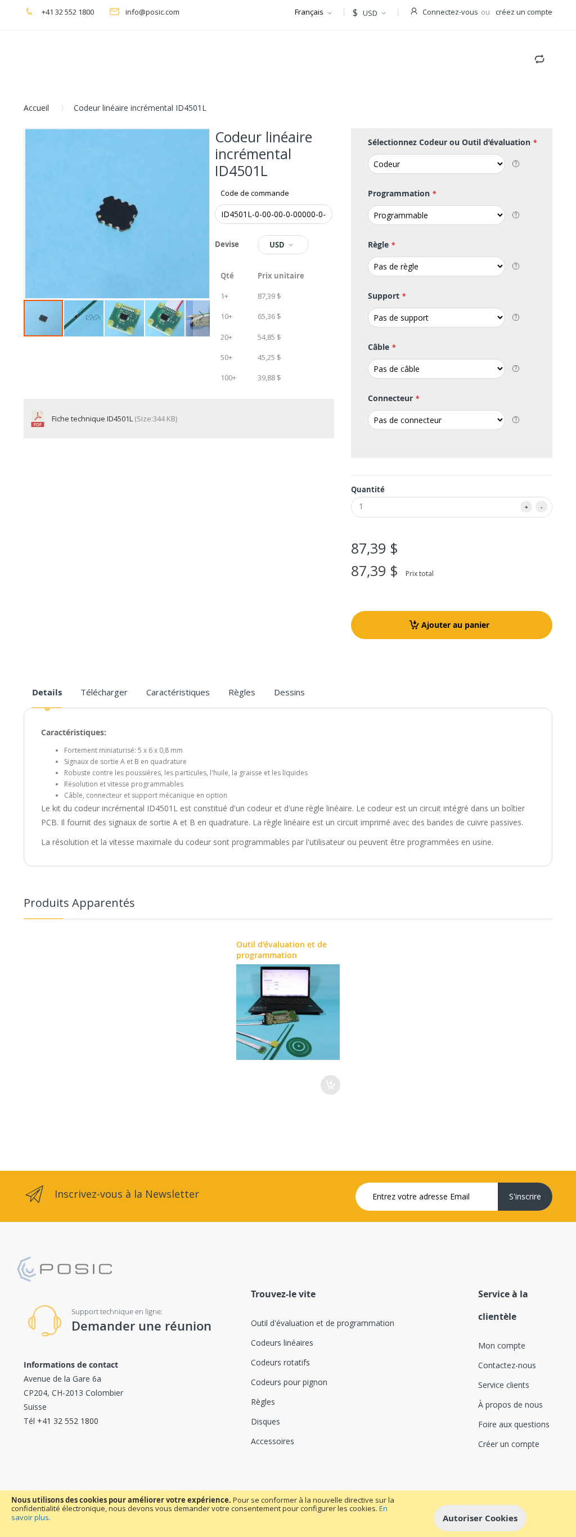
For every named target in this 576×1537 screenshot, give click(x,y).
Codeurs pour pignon (289, 1382)
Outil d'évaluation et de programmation (281, 949)
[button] (84, 318)
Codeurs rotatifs (280, 1362)
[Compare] (539, 57)
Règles (241, 692)
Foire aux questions (514, 1424)
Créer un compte (508, 1444)
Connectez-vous (450, 12)
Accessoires (272, 1441)
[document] (288, 1513)
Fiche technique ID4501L (93, 419)
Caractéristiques (178, 692)
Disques (265, 1421)
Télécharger (104, 692)
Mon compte (501, 1345)
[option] (288, 1017)
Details (47, 692)
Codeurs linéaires (282, 1342)
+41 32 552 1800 (67, 12)
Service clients (503, 1384)
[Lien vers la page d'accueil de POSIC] (64, 1261)
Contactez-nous (507, 1365)
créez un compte (524, 12)
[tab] (47, 696)
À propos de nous (510, 1404)
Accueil (36, 107)
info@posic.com (152, 12)
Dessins (289, 692)
